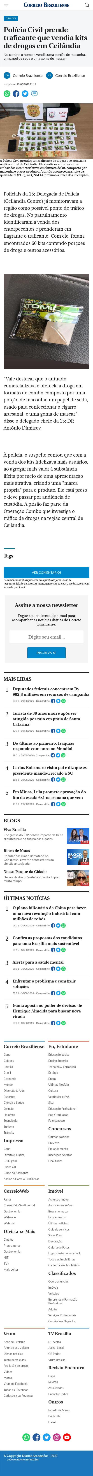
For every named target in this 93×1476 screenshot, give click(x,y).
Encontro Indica (58, 1394)
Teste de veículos (15, 1360)
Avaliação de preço (16, 1365)
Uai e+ (52, 1422)
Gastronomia (12, 1211)
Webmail (9, 1223)
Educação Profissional (62, 1108)
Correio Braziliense (24, 1046)
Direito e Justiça (14, 1155)
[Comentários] (34, 95)
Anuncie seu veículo (16, 1347)
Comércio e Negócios (62, 1321)
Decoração (55, 1241)
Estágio (53, 1072)
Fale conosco (56, 1120)
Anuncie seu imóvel (60, 1205)
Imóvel (55, 1191)
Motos (8, 1378)
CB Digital (10, 1161)
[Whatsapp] (7, 95)
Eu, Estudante (63, 1046)
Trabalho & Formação (62, 1067)
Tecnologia (10, 1120)
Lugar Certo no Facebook (64, 1253)
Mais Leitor (11, 1269)
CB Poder (54, 1353)
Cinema (9, 1239)
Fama (7, 1199)
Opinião (9, 1108)
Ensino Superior (58, 1060)
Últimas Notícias (59, 1084)
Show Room (55, 1235)
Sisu (50, 1102)
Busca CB (10, 1167)
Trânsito (9, 1132)
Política (8, 1067)
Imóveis (53, 1287)
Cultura (53, 1090)
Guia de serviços (59, 1229)
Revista (53, 1382)
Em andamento (58, 1149)
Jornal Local (56, 1347)
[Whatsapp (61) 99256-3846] (26, 1437)
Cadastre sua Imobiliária (64, 1265)
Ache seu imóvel (58, 1199)
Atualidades (56, 1388)
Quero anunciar (58, 1281)
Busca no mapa (58, 1211)
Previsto (53, 1143)
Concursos (59, 1128)
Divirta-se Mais (19, 1231)
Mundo (8, 1084)
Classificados (62, 1273)
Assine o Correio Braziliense (22, 1179)
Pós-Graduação (58, 1115)
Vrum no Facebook (16, 1383)
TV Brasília (59, 1333)
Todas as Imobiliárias (61, 1259)
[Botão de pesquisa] (87, 5)
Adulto (52, 1309)
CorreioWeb (16, 1191)
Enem (52, 1078)
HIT (6, 1257)
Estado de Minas (59, 1410)
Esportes (9, 1096)
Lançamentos (57, 1217)
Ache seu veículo (14, 1342)
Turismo (9, 1126)
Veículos (53, 1293)
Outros (55, 1402)
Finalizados (55, 1161)
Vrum (9, 1333)
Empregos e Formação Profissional (62, 1301)
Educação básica (59, 1054)
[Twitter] (25, 95)
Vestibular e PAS (59, 1096)
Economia (10, 1078)
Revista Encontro (66, 1367)
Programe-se (12, 1245)
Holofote (9, 1115)
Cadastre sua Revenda (18, 1395)
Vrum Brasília (56, 1360)
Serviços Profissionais (62, 1315)
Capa (7, 1054)
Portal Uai (54, 1416)
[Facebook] (16, 95)
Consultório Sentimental (19, 1205)
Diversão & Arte (14, 1090)
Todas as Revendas (16, 1390)
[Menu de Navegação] (6, 5)
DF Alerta (54, 1342)
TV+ (6, 1263)
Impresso (13, 1140)
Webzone (10, 1217)
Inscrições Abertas (60, 1155)
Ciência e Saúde (14, 1102)
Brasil (7, 1072)
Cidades (9, 1060)
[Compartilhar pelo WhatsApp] (63, 702)
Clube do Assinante (16, 1173)
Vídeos (8, 1372)
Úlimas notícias (58, 1223)
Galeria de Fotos (59, 1247)
